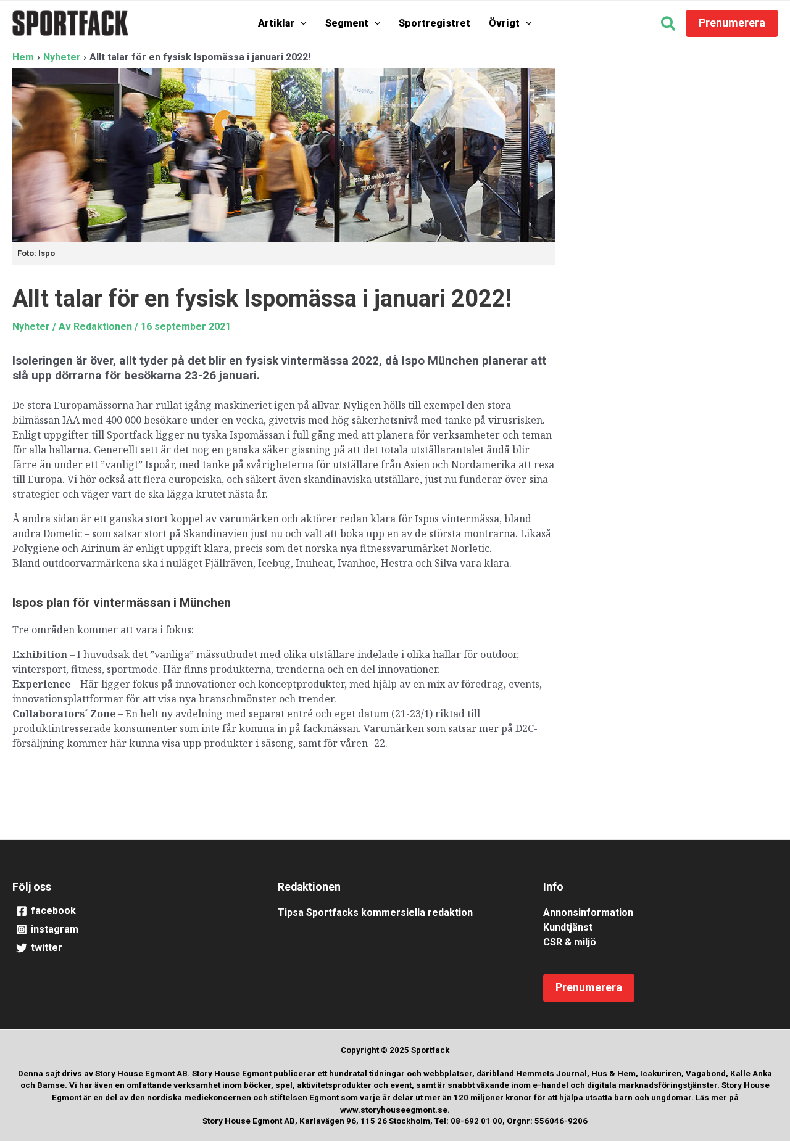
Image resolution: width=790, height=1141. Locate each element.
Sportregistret (434, 23)
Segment (346, 23)
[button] (300, 23)
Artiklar (276, 23)
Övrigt (504, 23)
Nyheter (31, 326)
